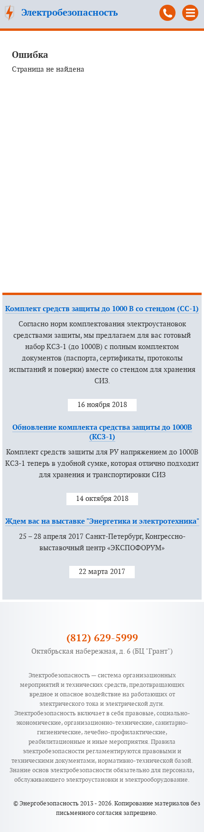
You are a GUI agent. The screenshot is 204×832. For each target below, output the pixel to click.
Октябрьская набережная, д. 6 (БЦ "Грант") (102, 651)
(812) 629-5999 (167, 13)
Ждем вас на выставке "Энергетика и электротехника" (102, 522)
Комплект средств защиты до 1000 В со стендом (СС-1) (102, 309)
